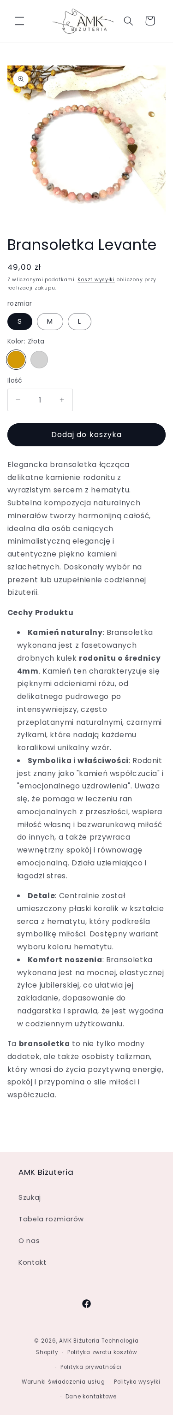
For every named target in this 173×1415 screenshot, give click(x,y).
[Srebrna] (39, 359)
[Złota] (16, 359)
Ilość (15, 380)
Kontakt (32, 1262)
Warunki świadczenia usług (63, 1381)
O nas (29, 1240)
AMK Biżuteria (79, 1340)
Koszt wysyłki (96, 279)
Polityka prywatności (91, 1367)
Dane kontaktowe (91, 1396)
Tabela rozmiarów (51, 1219)
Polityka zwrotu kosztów (102, 1352)
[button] (19, 20)
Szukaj (29, 1197)
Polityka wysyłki (137, 1381)
